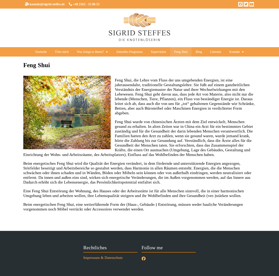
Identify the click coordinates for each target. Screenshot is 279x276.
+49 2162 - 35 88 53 (85, 4)
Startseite (41, 51)
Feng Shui (180, 51)
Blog (199, 51)
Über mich (62, 51)
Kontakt (234, 51)
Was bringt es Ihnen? (90, 51)
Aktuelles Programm (129, 51)
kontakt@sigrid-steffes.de (47, 4)
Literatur (215, 51)
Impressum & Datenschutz (103, 258)
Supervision (158, 51)
